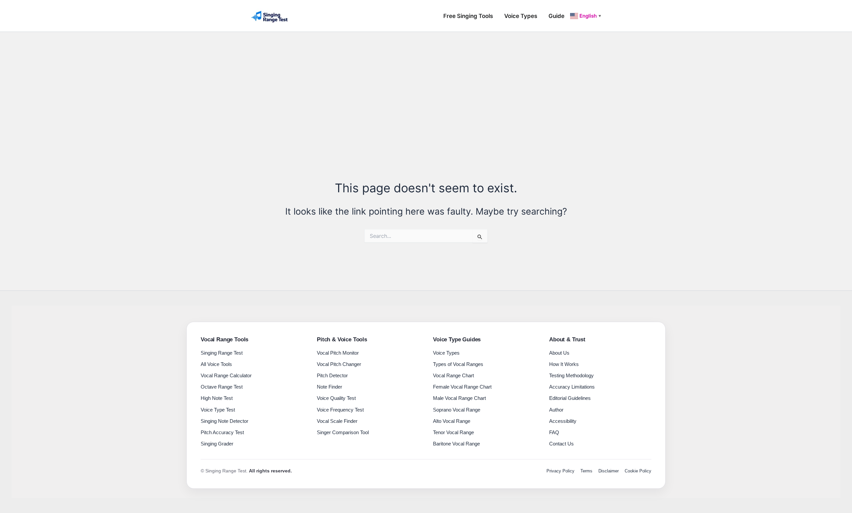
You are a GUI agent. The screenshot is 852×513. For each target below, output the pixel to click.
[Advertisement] (426, 81)
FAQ (554, 432)
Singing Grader (217, 443)
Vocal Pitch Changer (339, 364)
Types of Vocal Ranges (458, 364)
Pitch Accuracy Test (222, 432)
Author (556, 410)
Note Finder (329, 387)
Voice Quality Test (336, 398)
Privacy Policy (560, 470)
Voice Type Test (218, 410)
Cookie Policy (638, 470)
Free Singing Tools (468, 16)
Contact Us (561, 443)
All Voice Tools (216, 364)
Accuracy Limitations (572, 387)
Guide (556, 16)
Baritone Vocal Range (456, 443)
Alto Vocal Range (451, 421)
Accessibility (562, 421)
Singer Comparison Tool (343, 432)
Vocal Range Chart (453, 375)
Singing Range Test (222, 353)
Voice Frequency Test (340, 410)
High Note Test (217, 398)
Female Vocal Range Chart (462, 387)
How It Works (564, 364)
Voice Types (520, 16)
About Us (559, 353)
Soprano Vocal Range (456, 410)
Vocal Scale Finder (337, 421)
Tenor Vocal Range (453, 432)
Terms (586, 470)
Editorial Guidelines (570, 398)
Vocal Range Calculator (226, 375)
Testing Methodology (571, 375)
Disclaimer (608, 470)
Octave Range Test (222, 387)
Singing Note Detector (224, 421)
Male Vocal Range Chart (459, 398)
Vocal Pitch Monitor (338, 353)
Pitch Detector (332, 375)
